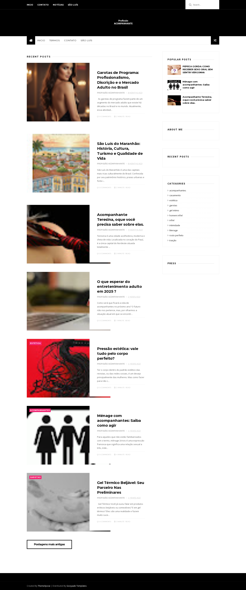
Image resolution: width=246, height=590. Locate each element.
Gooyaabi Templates (77, 585)
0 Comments (105, 116)
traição (172, 240)
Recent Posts (39, 56)
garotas (35, 477)
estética (35, 343)
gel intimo (174, 210)
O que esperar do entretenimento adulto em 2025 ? (119, 286)
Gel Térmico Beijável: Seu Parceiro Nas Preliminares (120, 487)
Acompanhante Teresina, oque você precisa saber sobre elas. (120, 219)
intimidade (174, 225)
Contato (43, 5)
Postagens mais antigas (49, 544)
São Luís (73, 5)
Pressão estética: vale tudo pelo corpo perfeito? (117, 353)
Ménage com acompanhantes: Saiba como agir (119, 420)
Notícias (58, 5)
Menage (173, 230)
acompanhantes (40, 410)
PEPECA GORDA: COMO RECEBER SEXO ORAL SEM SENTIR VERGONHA (198, 69)
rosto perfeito (176, 235)
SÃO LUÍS (86, 40)
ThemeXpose (44, 585)
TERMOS (54, 40)
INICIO (41, 40)
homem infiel (176, 215)
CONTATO (70, 40)
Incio (30, 5)
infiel (171, 220)
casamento (175, 195)
